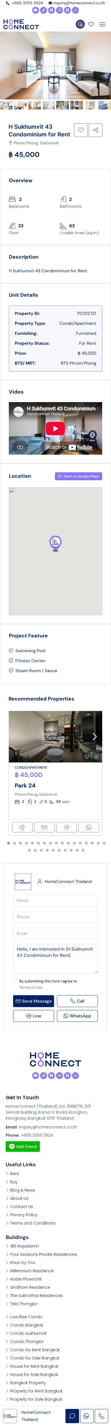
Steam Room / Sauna (36, 670)
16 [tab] (98, 843)
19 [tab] (35, 850)
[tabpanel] (55, 773)
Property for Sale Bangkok (36, 1399)
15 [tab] (92, 843)
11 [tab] (68, 843)
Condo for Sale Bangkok (34, 1358)
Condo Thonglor (27, 1341)
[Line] (67, 10)
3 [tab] (20, 843)
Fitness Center (30, 661)
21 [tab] (47, 850)
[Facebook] (51, 10)
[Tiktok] (43, 10)
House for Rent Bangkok (34, 1366)
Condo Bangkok (26, 1325)
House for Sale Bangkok (34, 1374)
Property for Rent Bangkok (36, 1391)
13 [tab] (80, 843)
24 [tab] (65, 850)
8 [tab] (50, 843)
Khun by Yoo (22, 1262)
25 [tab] (71, 850)
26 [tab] (77, 850)
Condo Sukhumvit (28, 1333)
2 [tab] (14, 843)
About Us (19, 1198)
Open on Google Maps (81, 476)
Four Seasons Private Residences (43, 1254)
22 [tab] (53, 850)
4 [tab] (26, 843)
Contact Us (21, 1206)
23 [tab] (59, 850)
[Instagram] (59, 10)
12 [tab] (74, 843)
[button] (55, 543)
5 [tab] (32, 843)
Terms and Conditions (33, 1223)
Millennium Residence (32, 1271)
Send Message (37, 1001)
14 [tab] (86, 843)
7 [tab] (44, 843)
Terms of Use (30, 987)
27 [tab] (83, 850)
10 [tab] (62, 843)
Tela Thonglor (24, 1304)
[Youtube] (35, 10)
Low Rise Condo (26, 1317)
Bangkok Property (28, 1383)
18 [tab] (29, 850)
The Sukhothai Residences (36, 1295)
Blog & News (22, 1190)
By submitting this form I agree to (48, 984)
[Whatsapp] (75, 10)
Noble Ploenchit (26, 1279)
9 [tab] (56, 843)
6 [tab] (38, 843)
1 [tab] (8, 843)
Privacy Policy (24, 1215)
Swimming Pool (30, 651)
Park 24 (25, 785)
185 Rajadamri (24, 1246)
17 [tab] (104, 843)
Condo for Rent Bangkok (35, 1350)
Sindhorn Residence (30, 1287)
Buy (14, 1182)
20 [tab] (41, 850)
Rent (14, 1173)
